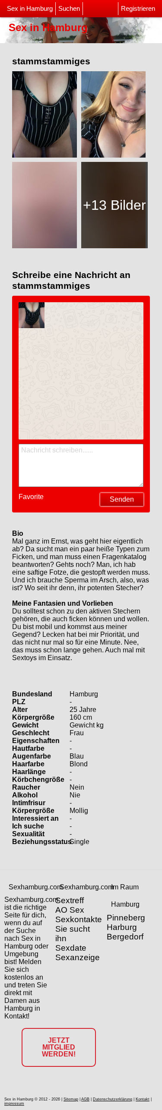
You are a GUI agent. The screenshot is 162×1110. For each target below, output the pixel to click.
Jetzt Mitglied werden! (59, 1047)
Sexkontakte (78, 919)
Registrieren (138, 8)
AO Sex (69, 909)
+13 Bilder (114, 205)
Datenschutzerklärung (112, 1099)
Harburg (122, 927)
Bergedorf (125, 936)
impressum (14, 1103)
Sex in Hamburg (30, 8)
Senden (122, 499)
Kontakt (142, 1099)
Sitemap (71, 1099)
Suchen (69, 8)
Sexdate (70, 947)
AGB (85, 1099)
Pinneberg (126, 917)
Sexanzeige (77, 957)
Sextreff (69, 900)
